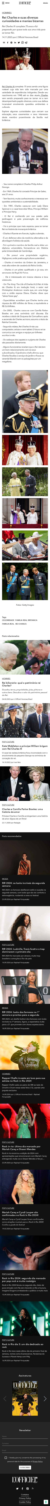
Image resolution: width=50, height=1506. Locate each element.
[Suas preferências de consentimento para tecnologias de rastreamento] (46, 1502)
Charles (44, 95)
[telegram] (26, 43)
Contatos (25, 1494)
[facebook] (8, 43)
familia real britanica (26, 620)
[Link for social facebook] (22, 1489)
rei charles (21, 624)
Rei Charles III (9, 26)
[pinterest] (11, 43)
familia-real (8, 624)
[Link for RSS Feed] (33, 1489)
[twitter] (19, 43)
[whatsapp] (22, 43)
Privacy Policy (38, 1462)
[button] (45, 1398)
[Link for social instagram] (27, 1489)
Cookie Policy (25, 1502)
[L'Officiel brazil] (25, 3)
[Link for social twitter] (17, 1489)
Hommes (7, 13)
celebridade (8, 620)
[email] (4, 43)
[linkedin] (15, 43)
